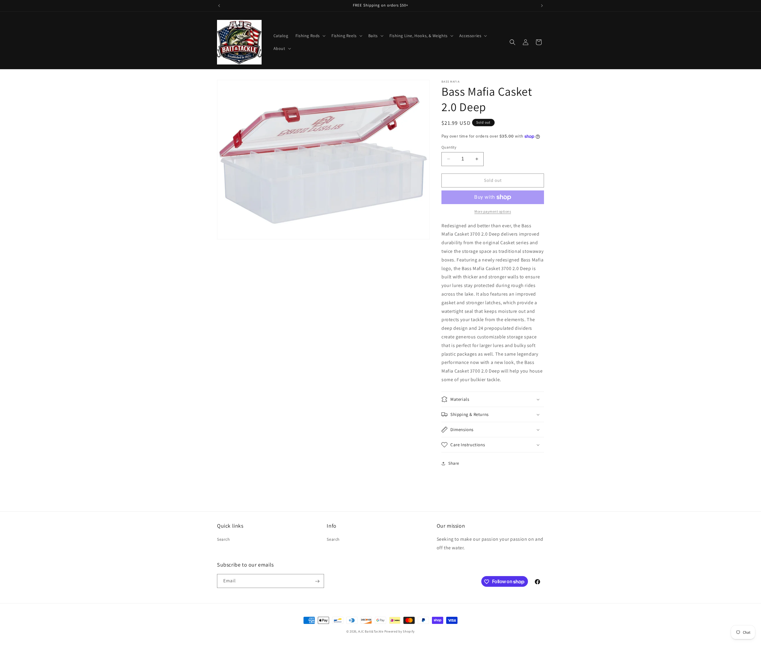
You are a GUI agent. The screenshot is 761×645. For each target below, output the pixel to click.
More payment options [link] (492, 211)
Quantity (448, 147)
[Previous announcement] (219, 5)
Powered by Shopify (399, 631)
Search (223, 539)
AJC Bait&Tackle (370, 631)
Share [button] (453, 463)
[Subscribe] (317, 581)
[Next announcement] (541, 5)
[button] (310, 35)
